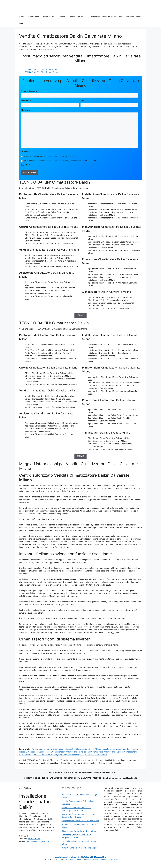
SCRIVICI (80, 315)
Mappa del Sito (100, 857)
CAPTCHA (25, 165)
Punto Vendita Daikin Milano (71, 754)
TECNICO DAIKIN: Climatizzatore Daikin (42, 69)
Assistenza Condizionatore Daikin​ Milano (121, 749)
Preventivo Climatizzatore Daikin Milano (83, 749)
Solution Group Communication (97, 859)
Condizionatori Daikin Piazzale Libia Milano (80, 821)
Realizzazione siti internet (73, 859)
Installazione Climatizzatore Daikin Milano (97, 752)
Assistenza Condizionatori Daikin (72, 17)
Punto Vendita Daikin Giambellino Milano (79, 848)
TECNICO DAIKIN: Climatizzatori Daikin (41, 72)
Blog (21, 23)
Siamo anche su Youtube (96, 754)
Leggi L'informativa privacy (66, 857)
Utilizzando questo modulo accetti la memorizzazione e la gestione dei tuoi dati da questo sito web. (61, 161)
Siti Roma (114, 859)
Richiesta (26, 110)
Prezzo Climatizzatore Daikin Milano (35, 752)
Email (84, 101)
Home (21, 17)
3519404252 (34, 839)
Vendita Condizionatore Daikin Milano (48, 749)
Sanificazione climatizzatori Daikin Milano (106, 17)
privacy (74, 156)
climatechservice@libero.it (37, 841)
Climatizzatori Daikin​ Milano (45, 754)
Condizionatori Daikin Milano (65, 752)
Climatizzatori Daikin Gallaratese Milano (79, 831)
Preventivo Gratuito (133, 17)
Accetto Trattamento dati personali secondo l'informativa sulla (50, 156)
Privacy (25, 151)
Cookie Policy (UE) (85, 857)
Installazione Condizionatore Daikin (42, 17)
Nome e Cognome (30, 91)
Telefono (26, 101)
